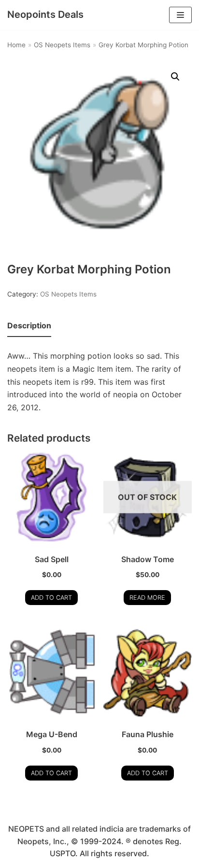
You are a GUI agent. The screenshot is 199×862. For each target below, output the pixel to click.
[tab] (29, 326)
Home (16, 45)
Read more (147, 597)
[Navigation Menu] (180, 15)
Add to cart (51, 597)
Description (29, 325)
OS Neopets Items (62, 45)
